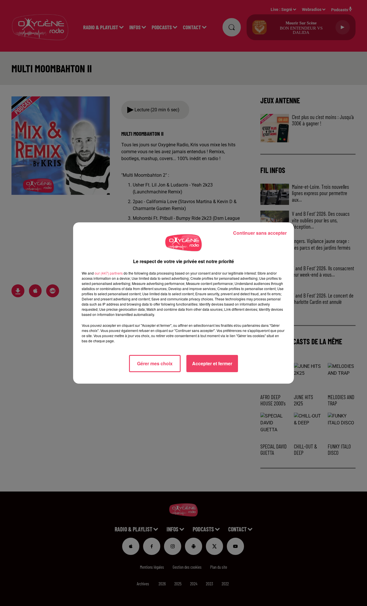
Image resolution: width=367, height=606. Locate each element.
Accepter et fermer (212, 363)
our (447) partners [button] (109, 273)
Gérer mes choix (155, 363)
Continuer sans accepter (260, 233)
